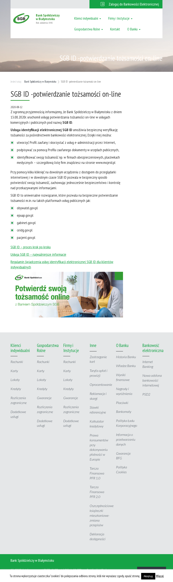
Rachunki (17, 362)
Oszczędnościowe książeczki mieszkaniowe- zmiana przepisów (102, 515)
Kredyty (16, 389)
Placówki (122, 403)
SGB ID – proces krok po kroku (31, 247)
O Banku (132, 29)
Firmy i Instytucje (119, 18)
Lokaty (15, 380)
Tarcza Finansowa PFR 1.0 (97, 473)
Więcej (160, 576)
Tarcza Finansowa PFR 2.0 (97, 492)
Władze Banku (126, 366)
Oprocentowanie (101, 384)
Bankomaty (123, 411)
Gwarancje (44, 398)
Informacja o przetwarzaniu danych (125, 439)
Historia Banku (126, 357)
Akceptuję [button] (148, 576)
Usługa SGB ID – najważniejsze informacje (38, 254)
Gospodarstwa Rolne (87, 29)
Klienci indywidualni (86, 18)
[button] (125, 4)
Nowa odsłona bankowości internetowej (152, 380)
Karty (14, 371)
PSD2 (146, 394)
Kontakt (115, 29)
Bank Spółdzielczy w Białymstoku (40, 81)
